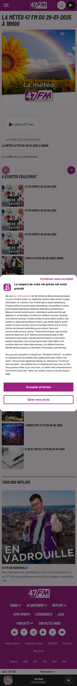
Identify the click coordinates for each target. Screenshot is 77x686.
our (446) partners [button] (22, 295)
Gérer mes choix (38, 399)
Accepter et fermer (38, 387)
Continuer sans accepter (56, 279)
